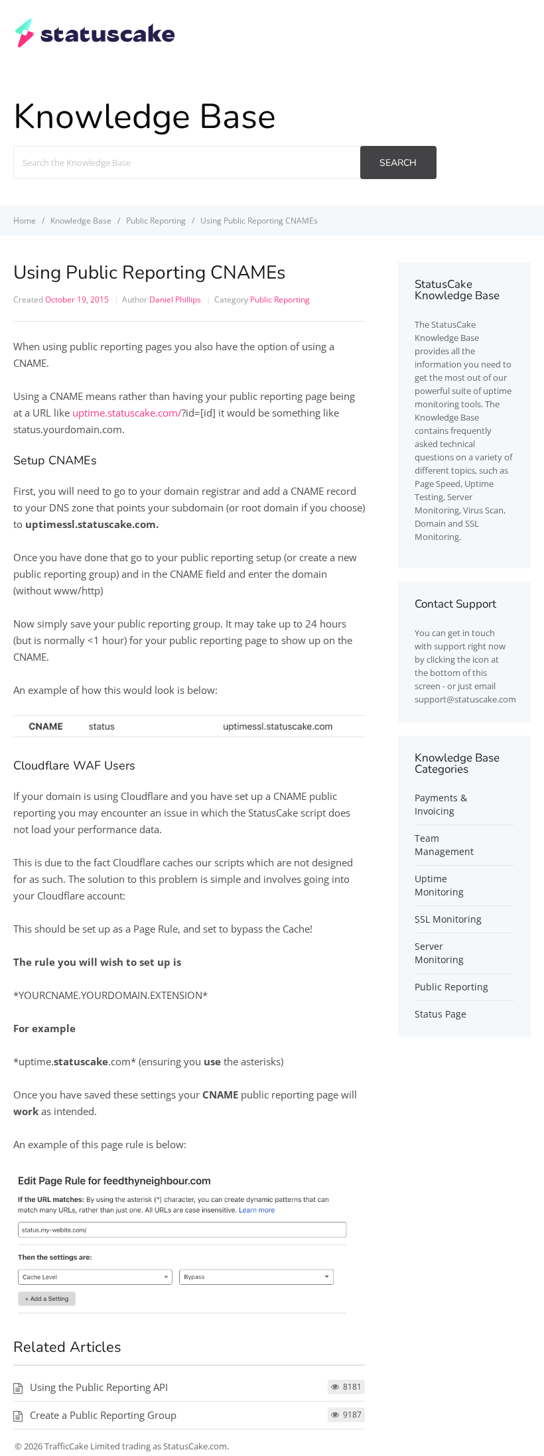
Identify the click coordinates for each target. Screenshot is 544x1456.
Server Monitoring (439, 953)
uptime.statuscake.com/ (127, 412)
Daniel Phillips (175, 299)
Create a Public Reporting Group (103, 1415)
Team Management (444, 845)
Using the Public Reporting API (99, 1387)
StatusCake (453, 324)
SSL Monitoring (448, 919)
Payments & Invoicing (441, 804)
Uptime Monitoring (439, 885)
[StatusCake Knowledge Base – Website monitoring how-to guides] (95, 45)
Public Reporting (280, 299)
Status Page (440, 1014)
